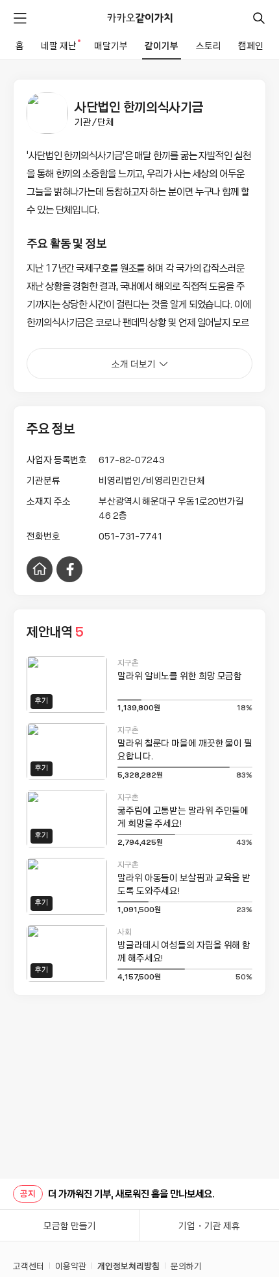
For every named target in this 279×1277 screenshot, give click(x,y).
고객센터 (28, 1266)
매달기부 (111, 45)
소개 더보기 (133, 363)
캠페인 (250, 45)
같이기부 (161, 45)
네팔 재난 (60, 45)
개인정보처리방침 (128, 1266)
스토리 (208, 45)
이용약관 (70, 1266)
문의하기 (186, 1266)
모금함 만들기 (69, 1225)
